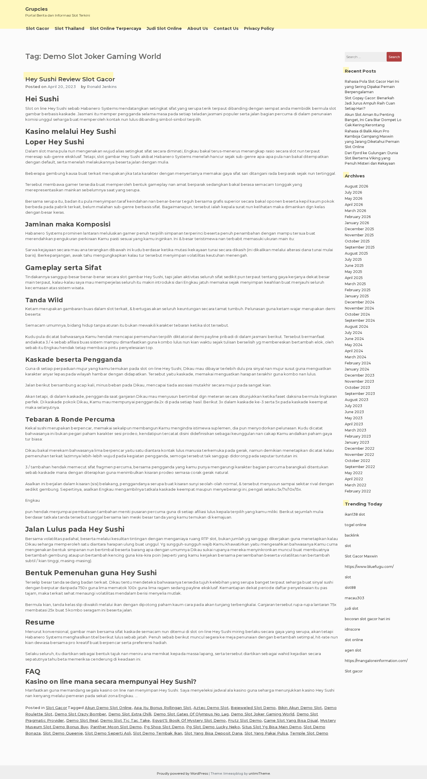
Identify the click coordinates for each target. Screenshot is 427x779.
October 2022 (357, 460)
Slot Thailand (69, 28)
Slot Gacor (37, 28)
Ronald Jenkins (102, 86)
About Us (197, 28)
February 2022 (358, 491)
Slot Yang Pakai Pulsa (266, 733)
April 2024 (354, 351)
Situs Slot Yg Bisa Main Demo (272, 726)
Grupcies (36, 9)
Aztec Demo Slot (211, 707)
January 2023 (357, 442)
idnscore (352, 629)
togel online (355, 525)
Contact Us (226, 28)
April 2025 (354, 278)
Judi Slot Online (164, 28)
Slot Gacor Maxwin (361, 556)
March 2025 (355, 284)
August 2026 (356, 186)
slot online (354, 640)
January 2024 (357, 369)
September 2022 (360, 467)
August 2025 (356, 253)
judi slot (351, 608)
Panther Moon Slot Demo (116, 726)
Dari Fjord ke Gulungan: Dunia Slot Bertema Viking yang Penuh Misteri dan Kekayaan (371, 158)
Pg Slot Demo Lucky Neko (213, 726)
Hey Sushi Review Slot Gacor (70, 79)
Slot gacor (354, 671)
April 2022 (354, 479)
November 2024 (359, 308)
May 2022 (354, 473)
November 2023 (359, 381)
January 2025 (357, 296)
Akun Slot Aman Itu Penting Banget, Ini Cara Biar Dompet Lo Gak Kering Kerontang (373, 119)
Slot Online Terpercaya (115, 28)
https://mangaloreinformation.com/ (376, 661)
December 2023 (359, 375)
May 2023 (354, 418)
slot (348, 546)
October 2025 (357, 241)
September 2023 (360, 393)
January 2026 (357, 223)
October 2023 (357, 387)
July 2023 (353, 406)
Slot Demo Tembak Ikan (157, 733)
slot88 (350, 587)
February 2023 (358, 436)
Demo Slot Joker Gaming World (263, 714)
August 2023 (356, 399)
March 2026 (355, 210)
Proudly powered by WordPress (183, 773)
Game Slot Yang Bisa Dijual (291, 720)
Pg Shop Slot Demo (164, 726)
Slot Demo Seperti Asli (108, 733)
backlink (352, 535)
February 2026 (358, 217)
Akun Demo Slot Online (108, 707)
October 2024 (357, 314)
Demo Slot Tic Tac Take (125, 720)
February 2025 (358, 290)
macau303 (354, 598)
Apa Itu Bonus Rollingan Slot (162, 707)
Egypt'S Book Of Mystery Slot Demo (189, 720)
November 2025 (359, 235)
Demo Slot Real (82, 720)
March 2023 (355, 430)
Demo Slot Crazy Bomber (80, 714)
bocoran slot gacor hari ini (367, 619)
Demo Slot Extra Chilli (129, 714)
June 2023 (354, 412)
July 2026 (353, 192)
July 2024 (353, 332)
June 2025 (354, 265)
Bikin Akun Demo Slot (300, 707)
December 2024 (359, 302)
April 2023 (354, 424)
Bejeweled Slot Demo (253, 707)
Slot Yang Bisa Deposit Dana (213, 733)
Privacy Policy (259, 28)
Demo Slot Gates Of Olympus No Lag (191, 714)
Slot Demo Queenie (63, 733)
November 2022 (359, 454)
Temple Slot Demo (309, 733)
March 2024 (355, 357)
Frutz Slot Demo (245, 720)
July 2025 (353, 259)
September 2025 (360, 247)
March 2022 (355, 485)
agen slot (353, 650)
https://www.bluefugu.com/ (369, 566)
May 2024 (354, 345)
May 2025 (353, 271)
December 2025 (359, 229)
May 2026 (353, 198)
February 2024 (358, 363)
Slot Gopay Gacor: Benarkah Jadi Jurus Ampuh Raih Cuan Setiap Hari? (370, 103)
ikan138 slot (355, 514)
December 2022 (359, 448)
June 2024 (354, 339)
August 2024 (356, 326)
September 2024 (360, 320)
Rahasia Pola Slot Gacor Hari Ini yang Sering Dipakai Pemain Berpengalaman (372, 86)
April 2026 (354, 204)
